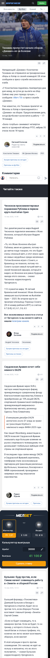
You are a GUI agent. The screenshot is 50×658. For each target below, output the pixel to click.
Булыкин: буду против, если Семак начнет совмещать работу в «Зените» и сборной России (23, 580)
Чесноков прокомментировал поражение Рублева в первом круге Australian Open (21, 209)
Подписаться (39, 144)
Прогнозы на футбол (11, 165)
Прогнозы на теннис (13, 354)
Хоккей (33, 9)
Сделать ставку (24, 563)
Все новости (9, 9)
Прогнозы (36, 503)
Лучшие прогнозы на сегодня (15, 160)
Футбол (22, 9)
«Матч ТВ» (18, 97)
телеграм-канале (20, 321)
